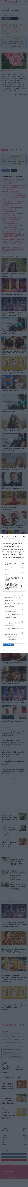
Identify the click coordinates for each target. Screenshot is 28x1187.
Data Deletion (5, 650)
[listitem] (14, 564)
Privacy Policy (22, 650)
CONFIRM (8, 644)
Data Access (14, 650)
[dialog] (14, 593)
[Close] (25, 537)
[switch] (22, 567)
